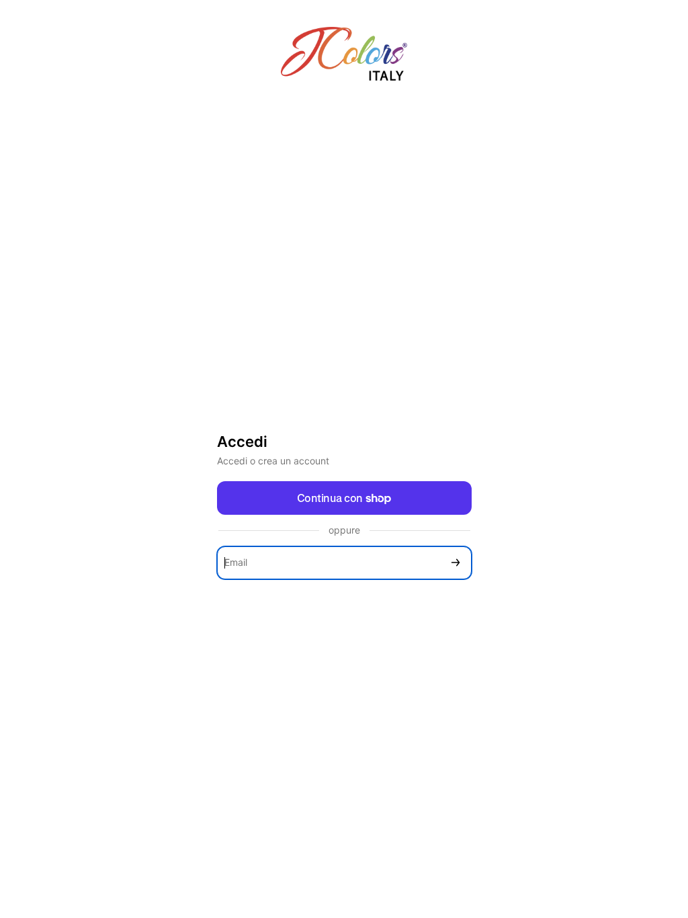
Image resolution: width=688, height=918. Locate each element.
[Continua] (455, 563)
